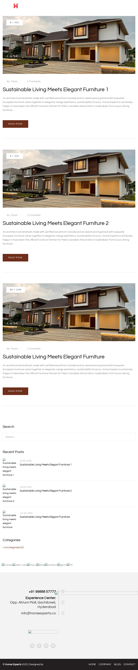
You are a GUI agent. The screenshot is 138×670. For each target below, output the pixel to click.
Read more (15, 124)
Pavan (14, 81)
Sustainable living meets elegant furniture (54, 357)
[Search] (130, 437)
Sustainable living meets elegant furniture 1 (56, 89)
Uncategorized (12, 547)
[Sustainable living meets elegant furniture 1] (69, 18)
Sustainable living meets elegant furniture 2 (56, 223)
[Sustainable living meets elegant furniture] (69, 285)
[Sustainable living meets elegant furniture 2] (69, 151)
